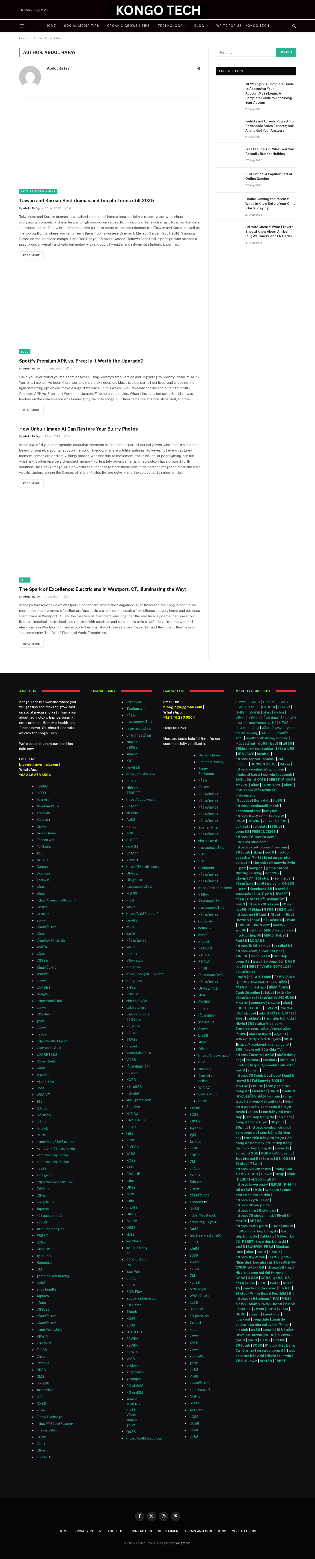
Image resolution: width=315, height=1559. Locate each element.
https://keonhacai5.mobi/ (257, 806)
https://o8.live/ (280, 1267)
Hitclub (42, 1128)
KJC (40, 1397)
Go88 (131, 1432)
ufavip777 (244, 878)
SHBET (132, 840)
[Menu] (22, 26)
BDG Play (134, 1292)
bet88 (275, 743)
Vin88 (266, 966)
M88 (286, 1298)
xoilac (267, 821)
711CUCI (205, 955)
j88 (280, 1330)
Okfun (279, 712)
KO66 (130, 1319)
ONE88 (288, 883)
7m (255, 858)
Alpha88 (44, 1296)
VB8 (239, 1361)
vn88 (262, 1283)
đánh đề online (247, 992)
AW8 (250, 754)
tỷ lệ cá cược (271, 858)
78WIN (132, 860)
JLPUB (275, 1184)
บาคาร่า (43, 974)
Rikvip (285, 764)
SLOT (194, 1242)
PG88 (41, 1135)
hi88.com (262, 925)
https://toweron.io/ (251, 1184)
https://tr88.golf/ (203, 1215)
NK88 (194, 1209)
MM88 (285, 1293)
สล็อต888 (134, 1087)
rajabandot (206, 868)
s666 (256, 920)
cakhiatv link (136, 1007)
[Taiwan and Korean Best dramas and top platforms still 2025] (110, 150)
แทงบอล (43, 907)
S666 (194, 1255)
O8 (239, 1013)
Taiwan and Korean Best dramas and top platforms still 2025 (86, 200)
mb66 (241, 930)
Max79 (241, 785)
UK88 (277, 1081)
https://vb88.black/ (52, 1041)
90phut (241, 1127)
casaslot (259, 1091)
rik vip (240, 1273)
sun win (284, 1356)
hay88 (42, 1034)
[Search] (293, 26)
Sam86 (281, 821)
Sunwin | (242, 702)
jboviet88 (206, 1022)
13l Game (134, 1305)
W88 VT (43, 1095)
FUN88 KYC (272, 785)
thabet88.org (248, 775)
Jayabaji (196, 1128)
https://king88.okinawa (255, 1210)
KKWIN (42, 1336)
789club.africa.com (264, 1024)
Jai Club (43, 860)
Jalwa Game (46, 833)
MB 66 (131, 893)
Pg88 (267, 894)
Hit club (263, 878)
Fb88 (194, 1148)
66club (42, 1108)
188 (40, 1101)
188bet (276, 826)
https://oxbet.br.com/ (254, 847)
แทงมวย (253, 712)
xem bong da (246, 1132)
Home (51, 25)
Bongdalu (44, 1262)
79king (241, 748)
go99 (242, 909)
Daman (42, 867)
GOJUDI (268, 707)
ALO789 (196, 1410)
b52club (287, 1060)
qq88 (263, 743)
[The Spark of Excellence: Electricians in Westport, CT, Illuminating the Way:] (110, 539)
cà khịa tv (284, 1117)
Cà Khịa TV (272, 1049)
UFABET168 (208, 988)
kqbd (250, 1283)
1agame (43, 1209)
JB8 (291, 748)
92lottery (44, 1115)
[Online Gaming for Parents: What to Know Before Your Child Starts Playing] (228, 205)
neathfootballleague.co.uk (267, 738)
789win (204, 894)
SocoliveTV (260, 956)
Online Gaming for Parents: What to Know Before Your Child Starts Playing (270, 203)
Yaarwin (43, 799)
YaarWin (43, 880)
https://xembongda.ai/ (270, 1127)
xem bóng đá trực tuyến (56, 1148)
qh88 (269, 1055)
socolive (242, 858)
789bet (43, 1189)
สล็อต (41, 887)
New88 (274, 1003)
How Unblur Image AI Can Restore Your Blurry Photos (78, 429)
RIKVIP (132, 994)
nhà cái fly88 (136, 1001)
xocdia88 (281, 946)
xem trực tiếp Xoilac (53, 1155)
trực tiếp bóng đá (268, 961)
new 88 (132, 846)
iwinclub (272, 1190)
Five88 (283, 1215)
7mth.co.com (247, 1029)
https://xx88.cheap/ (253, 1298)
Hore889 (282, 1262)
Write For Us (244, 1531)
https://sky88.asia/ (252, 1200)
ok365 (256, 1179)
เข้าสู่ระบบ (134, 880)
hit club (132, 813)
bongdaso (134, 981)
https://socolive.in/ (140, 799)
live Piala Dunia (264, 982)
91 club (265, 977)
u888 (288, 743)
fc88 (130, 833)
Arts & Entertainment (38, 191)
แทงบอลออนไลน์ (139, 722)
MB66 (269, 930)
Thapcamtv (135, 1372)
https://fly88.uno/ (251, 816)
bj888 (203, 1035)
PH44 (289, 1184)
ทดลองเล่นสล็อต (138, 1053)
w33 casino (283, 1153)
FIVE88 (245, 925)
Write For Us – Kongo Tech (242, 25)
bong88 (242, 831)
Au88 (130, 819)
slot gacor (45, 1175)
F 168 (202, 968)
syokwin (132, 1365)
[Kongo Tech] (157, 10)
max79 (241, 1221)
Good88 (196, 1309)
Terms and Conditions (205, 1531)
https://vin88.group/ (142, 914)
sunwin (42, 920)
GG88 (266, 1153)
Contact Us (141, 1531)
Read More (31, 255)
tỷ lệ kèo (283, 992)
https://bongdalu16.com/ (145, 974)
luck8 (130, 934)
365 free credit (248, 1049)
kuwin (41, 1410)
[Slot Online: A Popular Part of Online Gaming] (228, 180)
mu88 (131, 1409)
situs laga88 (46, 1289)
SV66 (130, 1325)
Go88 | (256, 702)
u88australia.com (251, 842)
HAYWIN (44, 1343)
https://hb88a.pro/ (140, 774)
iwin (291, 863)
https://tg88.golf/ (203, 1222)
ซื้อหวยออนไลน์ (210, 901)
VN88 (131, 1060)
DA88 (290, 961)
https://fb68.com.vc (252, 946)
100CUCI (205, 948)
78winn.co (134, 960)
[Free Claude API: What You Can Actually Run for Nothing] (228, 155)
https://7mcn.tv (249, 1055)
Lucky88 (276, 816)
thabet (131, 954)
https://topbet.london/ (255, 759)
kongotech (182, 1543)
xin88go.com (268, 883)
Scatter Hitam (209, 827)
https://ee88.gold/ (251, 1226)
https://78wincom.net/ (255, 1215)
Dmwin (42, 826)
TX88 (279, 977)
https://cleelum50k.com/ (56, 900)
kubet (283, 1309)
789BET (43, 960)
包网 (193, 1135)
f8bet (203, 1049)
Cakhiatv (267, 1236)
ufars (267, 712)
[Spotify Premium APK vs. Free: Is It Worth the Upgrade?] (110, 311)
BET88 (256, 1221)
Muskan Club (48, 806)
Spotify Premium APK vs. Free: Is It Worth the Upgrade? (81, 361)
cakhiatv (204, 1069)
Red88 (241, 941)
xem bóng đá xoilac (259, 1288)
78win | (254, 717)
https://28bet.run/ (263, 904)
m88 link (133, 1026)
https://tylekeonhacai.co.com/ (263, 1044)
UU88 (194, 1423)
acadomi (196, 1202)
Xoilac (275, 1283)
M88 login (198, 1289)
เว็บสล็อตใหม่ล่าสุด (51, 940)
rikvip (257, 852)
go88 (41, 1021)
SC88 (253, 1174)
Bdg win (196, 1182)
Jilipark (131, 1312)
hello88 (204, 928)
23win (275, 1226)
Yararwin (43, 813)
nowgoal (256, 868)
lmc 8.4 (286, 1008)
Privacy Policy (88, 1531)
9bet (40, 1088)
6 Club (131, 1278)
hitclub (282, 852)
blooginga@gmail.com (38, 764)
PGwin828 (134, 1386)
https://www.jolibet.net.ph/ (258, 951)
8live (290, 977)
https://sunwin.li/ (49, 1330)
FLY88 (273, 1257)
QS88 (131, 1227)
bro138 (266, 1361)
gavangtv (133, 1379)
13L (39, 853)
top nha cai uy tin (262, 1325)
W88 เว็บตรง (199, 1296)
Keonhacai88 (261, 889)
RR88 (41, 1370)
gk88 (130, 1359)
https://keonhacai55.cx (55, 1182)
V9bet (131, 1414)
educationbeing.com (142, 1298)
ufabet (131, 1046)
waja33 (279, 1034)
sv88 (240, 904)
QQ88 (41, 1437)
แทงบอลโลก (246, 1096)
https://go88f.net (251, 914)
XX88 (41, 1403)
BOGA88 (257, 941)
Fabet (281, 935)
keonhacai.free (248, 811)
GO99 (194, 1403)
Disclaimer (168, 1531)
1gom (242, 868)
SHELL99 (243, 780)
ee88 (41, 1283)
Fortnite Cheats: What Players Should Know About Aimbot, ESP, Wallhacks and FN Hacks (269, 231)
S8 (287, 1278)
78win (42, 1195)
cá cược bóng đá (271, 1350)
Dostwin (43, 873)
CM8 (41, 1376)
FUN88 (284, 707)
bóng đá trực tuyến (251, 1122)
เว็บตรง (203, 787)
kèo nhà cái (45, 1081)
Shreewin (133, 702)
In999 (41, 793)
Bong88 (43, 994)
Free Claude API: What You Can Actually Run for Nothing (269, 151)
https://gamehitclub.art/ (271, 1065)
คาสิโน (42, 947)
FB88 (268, 1247)
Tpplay (42, 786)
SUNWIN (258, 764)
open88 (288, 1091)
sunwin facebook (277, 775)
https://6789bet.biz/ (253, 1169)
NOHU (195, 1396)
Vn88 (194, 1376)
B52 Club (284, 909)
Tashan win (45, 840)
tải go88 (242, 1190)
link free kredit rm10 (205, 1235)
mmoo (131, 826)
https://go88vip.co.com (144, 1438)
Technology (170, 25)
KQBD (131, 1080)
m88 (130, 900)
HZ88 (283, 723)
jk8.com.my (245, 795)
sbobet (250, 1013)
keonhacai (272, 1314)
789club (43, 1014)
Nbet (41, 1444)
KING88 (43, 1249)
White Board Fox (264, 1293)
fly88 (239, 712)
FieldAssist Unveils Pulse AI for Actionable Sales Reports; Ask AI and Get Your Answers (270, 125)
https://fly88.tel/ (250, 1257)
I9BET (272, 764)
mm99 (203, 935)
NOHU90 (287, 998)
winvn (130, 907)
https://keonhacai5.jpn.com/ (259, 769)
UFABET (44, 987)
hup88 (256, 935)
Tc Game (44, 846)
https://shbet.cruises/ (215, 888)
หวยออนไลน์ (246, 743)
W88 (266, 1304)
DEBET (274, 780)
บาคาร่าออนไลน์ (138, 735)
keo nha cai (284, 930)
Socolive (244, 800)
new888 (133, 767)
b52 (201, 1062)
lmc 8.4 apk (256, 987)
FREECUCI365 (264, 831)
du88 (242, 966)
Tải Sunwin (260, 1081)
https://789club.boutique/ (258, 1075)
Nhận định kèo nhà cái (253, 1262)
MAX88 (242, 1003)
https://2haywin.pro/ (214, 1055)
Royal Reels (46, 1061)
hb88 (261, 1252)
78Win (131, 1039)
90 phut (277, 1122)
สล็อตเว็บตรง (46, 927)
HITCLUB (134, 1332)
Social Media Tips (81, 25)
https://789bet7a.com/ (55, 1423)
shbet (41, 1122)
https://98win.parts (252, 1205)
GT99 (268, 909)
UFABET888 (47, 1054)
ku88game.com (138, 1100)
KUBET (242, 764)
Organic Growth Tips (128, 25)
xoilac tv (275, 1101)
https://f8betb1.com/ (142, 867)
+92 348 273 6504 (35, 775)
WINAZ (132, 1113)
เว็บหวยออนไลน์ (49, 1048)
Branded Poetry (210, 762)
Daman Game (209, 755)
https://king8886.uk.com (56, 1142)
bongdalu (133, 967)
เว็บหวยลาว (207, 1015)
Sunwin (203, 1029)
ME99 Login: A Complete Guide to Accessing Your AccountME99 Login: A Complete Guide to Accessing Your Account (269, 93)
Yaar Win (133, 1271)
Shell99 (204, 1002)
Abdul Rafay (58, 68)
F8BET (42, 1236)
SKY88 (260, 780)
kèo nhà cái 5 (200, 1390)
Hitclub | (270, 702)
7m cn (284, 1325)
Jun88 (288, 1075)
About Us (116, 1531)
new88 (132, 920)
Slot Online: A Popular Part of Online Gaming (268, 176)
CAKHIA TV (136, 1120)
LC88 (194, 1417)
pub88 (243, 982)
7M (39, 1269)
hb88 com (244, 790)
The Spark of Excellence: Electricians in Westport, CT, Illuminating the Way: (102, 589)
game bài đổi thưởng (53, 1276)
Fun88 (42, 1350)
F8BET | (284, 702)
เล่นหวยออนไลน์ (138, 729)
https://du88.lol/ (49, 1001)
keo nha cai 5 (247, 1158)
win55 (194, 1249)
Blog (199, 25)
